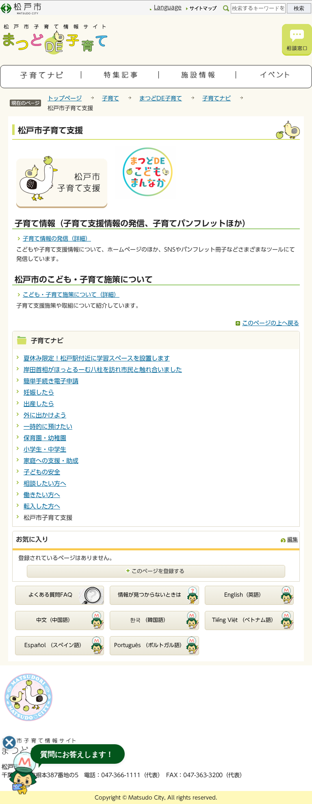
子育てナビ (216, 98)
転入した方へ (42, 506)
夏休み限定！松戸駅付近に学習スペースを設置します (97, 358)
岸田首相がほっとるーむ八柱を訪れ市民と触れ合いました (103, 370)
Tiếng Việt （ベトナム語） (244, 620)
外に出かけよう (45, 415)
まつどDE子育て (160, 98)
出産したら (39, 404)
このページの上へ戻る (270, 323)
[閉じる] (9, 742)
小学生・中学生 (45, 449)
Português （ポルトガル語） (149, 645)
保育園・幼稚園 (45, 438)
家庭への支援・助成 (51, 461)
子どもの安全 (42, 472)
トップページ (65, 98)
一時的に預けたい (48, 427)
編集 (292, 539)
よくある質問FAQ (50, 595)
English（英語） (244, 595)
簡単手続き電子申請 (51, 381)
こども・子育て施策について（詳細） (71, 295)
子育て (110, 98)
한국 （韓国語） (149, 620)
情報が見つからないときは (149, 595)
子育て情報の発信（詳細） (57, 238)
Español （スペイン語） (54, 645)
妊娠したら (39, 392)
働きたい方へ (42, 495)
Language (168, 7)
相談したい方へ (45, 483)
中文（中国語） (54, 620)
